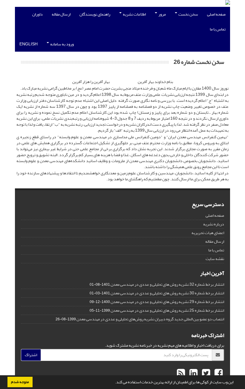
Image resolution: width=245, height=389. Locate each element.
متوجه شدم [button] (20, 381)
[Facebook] (218, 373)
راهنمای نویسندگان (94, 14)
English (28, 44)
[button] (113, 383)
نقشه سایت (215, 259)
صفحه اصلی (216, 14)
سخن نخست (188, 14)
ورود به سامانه (62, 44)
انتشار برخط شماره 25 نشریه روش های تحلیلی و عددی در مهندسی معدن (167, 310)
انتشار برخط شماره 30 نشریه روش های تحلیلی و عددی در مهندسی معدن (167, 293)
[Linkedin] (192, 373)
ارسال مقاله (61, 14)
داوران (37, 14)
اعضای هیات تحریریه (208, 233)
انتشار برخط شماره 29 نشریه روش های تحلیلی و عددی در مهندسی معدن (167, 302)
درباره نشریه (213, 224)
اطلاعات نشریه (134, 14)
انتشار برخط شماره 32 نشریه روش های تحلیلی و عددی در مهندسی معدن (167, 284)
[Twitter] (205, 373)
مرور (162, 14)
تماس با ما (218, 29)
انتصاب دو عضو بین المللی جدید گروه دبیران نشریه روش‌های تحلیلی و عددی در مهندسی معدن (150, 319)
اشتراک (31, 355)
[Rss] (180, 373)
